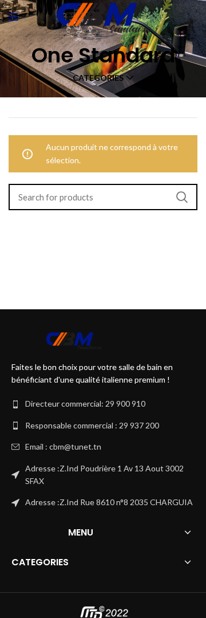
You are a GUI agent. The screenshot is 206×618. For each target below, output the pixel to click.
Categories (98, 78)
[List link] (103, 403)
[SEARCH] (182, 197)
